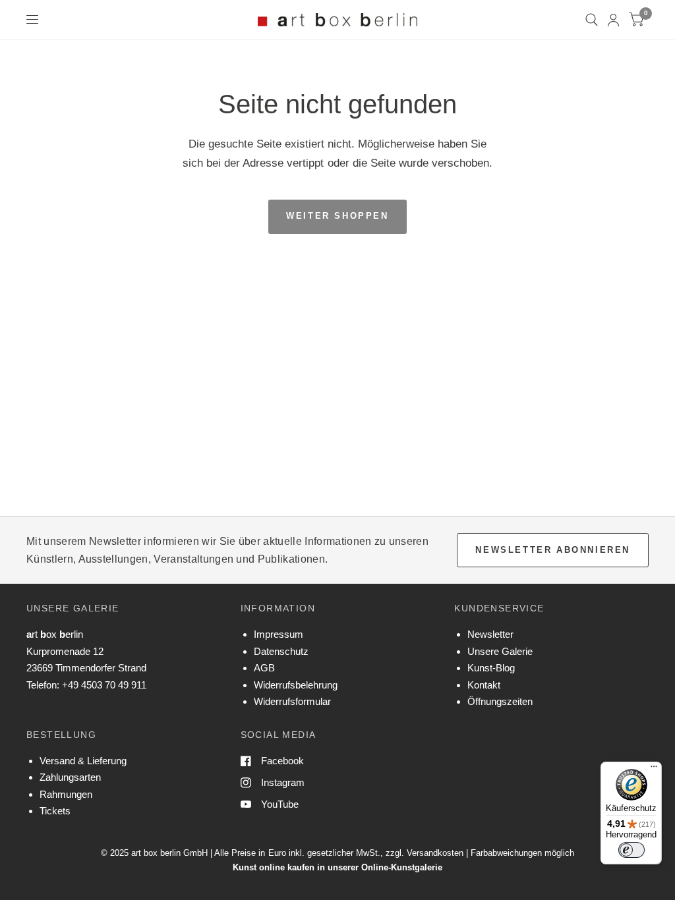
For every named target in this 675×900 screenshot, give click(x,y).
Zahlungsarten (70, 777)
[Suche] (591, 20)
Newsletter (490, 634)
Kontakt (483, 684)
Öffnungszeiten (500, 701)
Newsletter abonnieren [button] (552, 550)
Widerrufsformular (292, 701)
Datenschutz (281, 651)
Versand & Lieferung (83, 760)
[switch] (631, 850)
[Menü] (654, 769)
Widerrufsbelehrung (296, 684)
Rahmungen (66, 794)
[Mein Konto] (613, 20)
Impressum (278, 634)
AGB (264, 667)
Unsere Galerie (500, 651)
